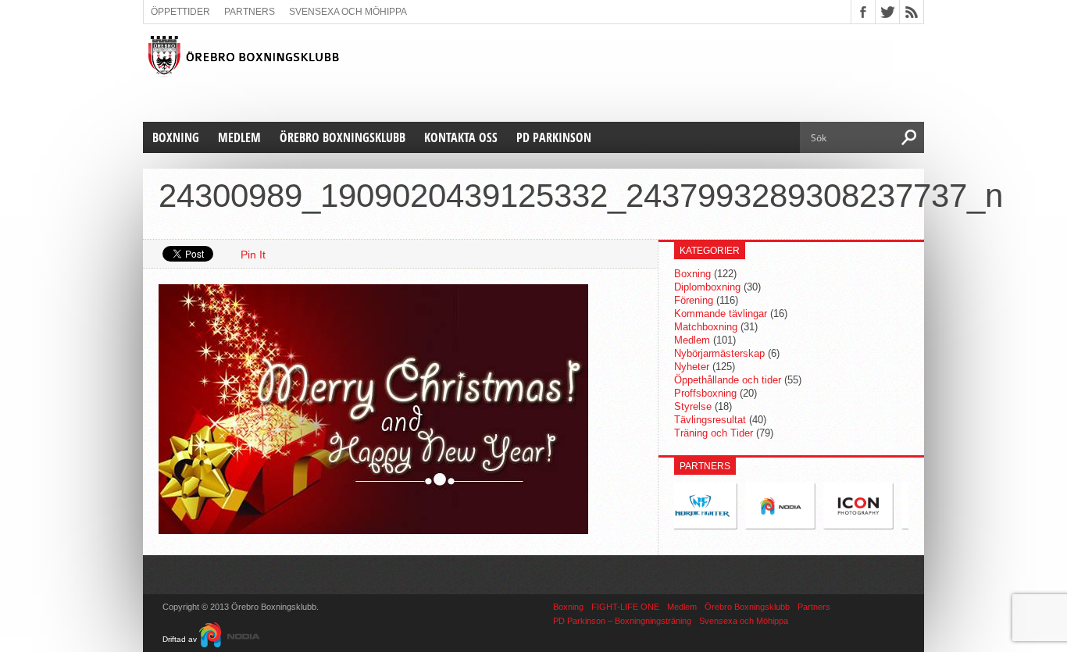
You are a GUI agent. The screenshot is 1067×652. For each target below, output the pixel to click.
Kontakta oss (461, 137)
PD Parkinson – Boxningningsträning (622, 620)
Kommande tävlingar (720, 313)
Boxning (175, 137)
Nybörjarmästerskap (719, 353)
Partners (249, 11)
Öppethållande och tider (727, 380)
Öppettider (180, 11)
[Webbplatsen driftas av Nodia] (229, 639)
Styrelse (693, 406)
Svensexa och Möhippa (348, 11)
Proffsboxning (705, 393)
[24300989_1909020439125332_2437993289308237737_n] (373, 530)
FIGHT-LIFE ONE (625, 606)
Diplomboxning (707, 287)
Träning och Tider (713, 433)
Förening (693, 300)
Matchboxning (705, 327)
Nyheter (691, 366)
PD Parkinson (553, 137)
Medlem (239, 137)
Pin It (253, 254)
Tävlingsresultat (710, 420)
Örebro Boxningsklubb (342, 137)
